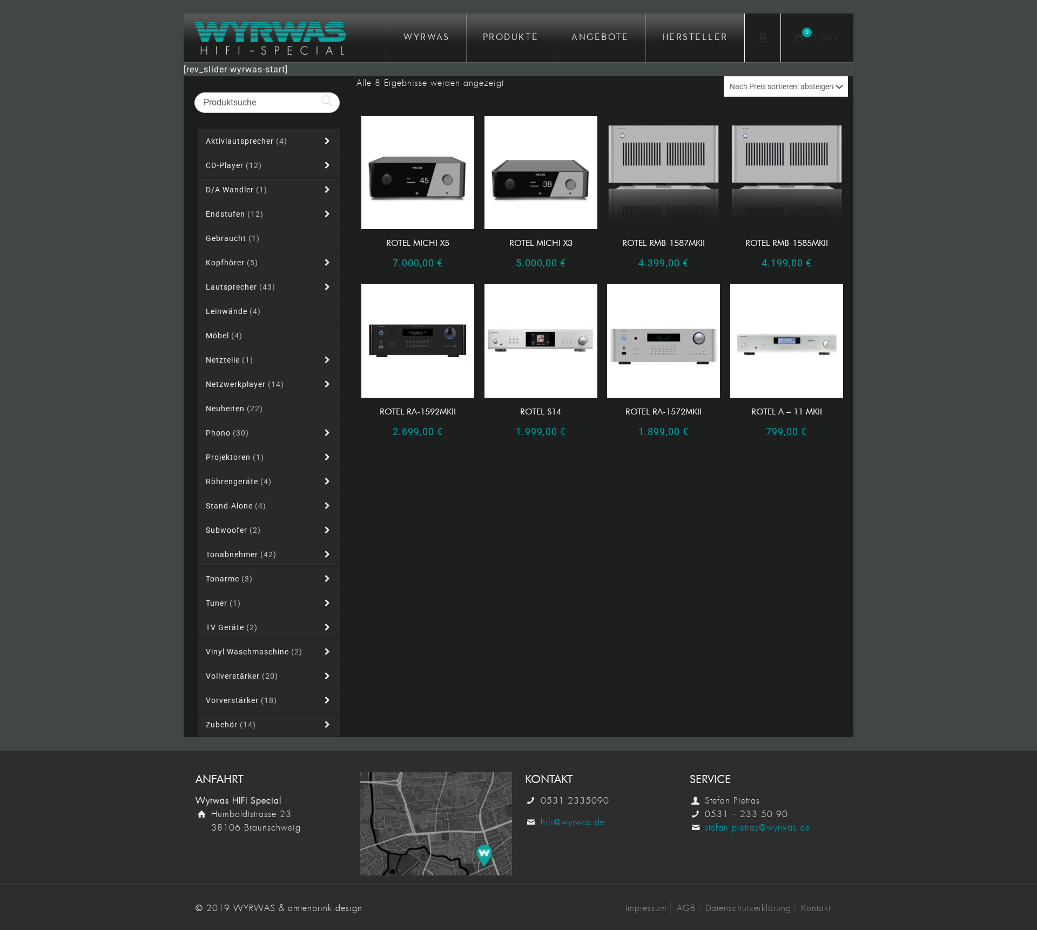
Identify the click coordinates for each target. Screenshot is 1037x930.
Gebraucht (233, 238)
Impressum (646, 908)
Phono (227, 433)
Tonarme (229, 578)
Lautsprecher (240, 287)
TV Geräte (232, 627)
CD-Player (234, 165)
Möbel (224, 335)
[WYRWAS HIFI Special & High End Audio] (270, 38)
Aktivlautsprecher (246, 141)
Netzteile (229, 360)
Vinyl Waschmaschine (254, 651)
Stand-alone (236, 505)
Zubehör (231, 724)
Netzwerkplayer (245, 384)
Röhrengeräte (239, 481)
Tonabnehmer (241, 554)
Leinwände (233, 311)
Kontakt (816, 908)
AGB (686, 908)
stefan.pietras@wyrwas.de (757, 827)
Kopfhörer (232, 262)
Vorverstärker (241, 700)
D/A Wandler (236, 189)
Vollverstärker (242, 676)
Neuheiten (234, 408)
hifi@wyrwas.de (573, 822)
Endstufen (235, 214)
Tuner (223, 603)
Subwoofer (233, 530)
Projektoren (235, 457)
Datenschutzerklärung (748, 908)
